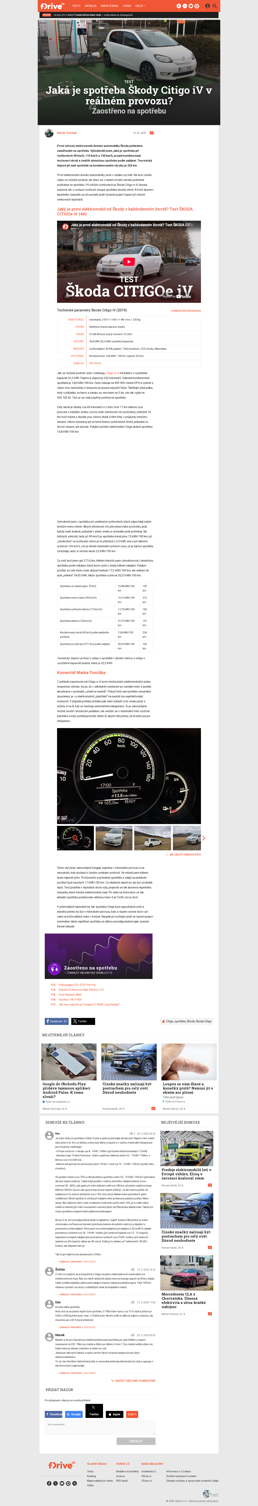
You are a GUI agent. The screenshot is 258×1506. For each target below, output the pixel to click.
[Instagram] (196, 6)
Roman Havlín (110, 1108)
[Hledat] (214, 6)
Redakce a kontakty (127, 1471)
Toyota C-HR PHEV (70, 999)
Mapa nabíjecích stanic (100, 1480)
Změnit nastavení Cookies (181, 1476)
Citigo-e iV (112, 373)
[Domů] (52, 6)
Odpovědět (90, 1262)
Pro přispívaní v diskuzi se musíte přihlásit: (68, 1400)
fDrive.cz (146, 1476)
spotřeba (180, 1021)
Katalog (90, 6)
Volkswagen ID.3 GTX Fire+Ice (77, 985)
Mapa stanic (110, 6)
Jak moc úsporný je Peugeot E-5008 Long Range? (89, 1004)
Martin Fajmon (171, 1108)
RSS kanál (122, 1480)
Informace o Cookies (178, 1471)
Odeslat (136, 1441)
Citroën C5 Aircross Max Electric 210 (81, 989)
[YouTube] (190, 6)
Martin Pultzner (170, 1314)
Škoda (191, 1021)
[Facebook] (178, 6)
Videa (127, 6)
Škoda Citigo (203, 1021)
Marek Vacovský (52, 1108)
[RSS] (74, 1484)
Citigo (169, 1021)
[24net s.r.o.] (211, 1496)
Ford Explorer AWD (70, 994)
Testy (76, 6)
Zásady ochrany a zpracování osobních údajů (192, 1480)
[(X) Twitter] (184, 6)
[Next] (187, 776)
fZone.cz (146, 1480)
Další (139, 5)
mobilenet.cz (148, 1471)
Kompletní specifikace (186, 310)
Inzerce (120, 1476)
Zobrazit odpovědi (70, 1262)
